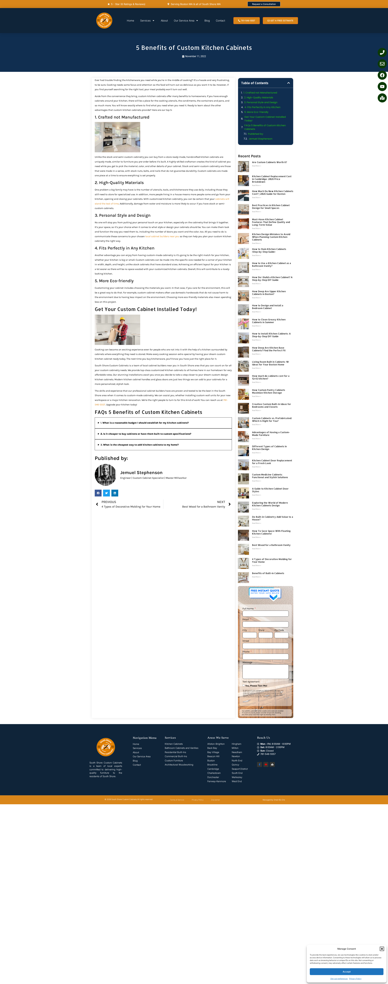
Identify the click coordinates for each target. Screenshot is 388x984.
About (164, 20)
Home (130, 20)
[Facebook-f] (259, 764)
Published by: (255, 134)
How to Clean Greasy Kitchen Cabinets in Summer (269, 321)
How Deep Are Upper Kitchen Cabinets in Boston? (269, 293)
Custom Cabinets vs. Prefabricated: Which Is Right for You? (272, 419)
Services (145, 20)
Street (245, 641)
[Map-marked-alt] (382, 97)
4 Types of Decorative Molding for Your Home (272, 560)
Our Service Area (184, 20)
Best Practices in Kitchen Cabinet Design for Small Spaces (271, 206)
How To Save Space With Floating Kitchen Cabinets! (271, 532)
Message (247, 662)
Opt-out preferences (339, 978)
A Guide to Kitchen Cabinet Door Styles (270, 490)
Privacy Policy (355, 978)
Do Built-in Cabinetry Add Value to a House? (272, 518)
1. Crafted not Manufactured (260, 92)
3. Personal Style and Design (260, 102)
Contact (220, 20)
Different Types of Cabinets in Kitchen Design (269, 448)
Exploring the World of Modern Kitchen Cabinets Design (270, 504)
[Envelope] (382, 63)
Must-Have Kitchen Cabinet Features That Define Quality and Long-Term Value (271, 222)
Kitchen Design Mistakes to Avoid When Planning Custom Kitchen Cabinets (271, 237)
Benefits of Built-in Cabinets (268, 573)
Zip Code (279, 630)
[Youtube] (382, 86)
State (261, 630)
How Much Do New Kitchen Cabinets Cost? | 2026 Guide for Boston (272, 192)
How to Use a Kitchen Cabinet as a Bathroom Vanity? (271, 264)
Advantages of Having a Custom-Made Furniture (271, 433)
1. (144, 422)
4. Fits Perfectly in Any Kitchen (262, 107)
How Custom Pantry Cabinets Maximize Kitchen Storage (268, 391)
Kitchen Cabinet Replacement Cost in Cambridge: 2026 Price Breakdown (271, 179)
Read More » (256, 166)
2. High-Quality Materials (258, 97)
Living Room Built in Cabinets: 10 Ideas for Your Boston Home (270, 363)
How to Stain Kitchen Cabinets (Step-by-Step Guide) (269, 250)
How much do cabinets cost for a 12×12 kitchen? (270, 377)
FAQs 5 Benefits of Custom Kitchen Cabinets (265, 127)
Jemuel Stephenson (260, 138)
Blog (207, 20)
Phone (246, 651)
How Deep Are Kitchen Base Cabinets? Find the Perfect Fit (269, 349)
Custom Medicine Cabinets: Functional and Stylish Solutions (270, 476)
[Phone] (382, 52)
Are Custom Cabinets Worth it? (269, 162)
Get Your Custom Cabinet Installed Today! (265, 118)
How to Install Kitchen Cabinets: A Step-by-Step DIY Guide (271, 335)
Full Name (248, 608)
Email (245, 619)
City (244, 630)
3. (139, 444)
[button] (381, 948)
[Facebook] (382, 75)
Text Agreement (250, 681)
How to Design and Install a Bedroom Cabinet (267, 307)
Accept (347, 971)
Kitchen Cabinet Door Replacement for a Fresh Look (272, 462)
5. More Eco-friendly (256, 112)
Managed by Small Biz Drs (274, 800)
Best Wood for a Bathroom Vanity (271, 545)
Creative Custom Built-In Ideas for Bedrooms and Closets (271, 405)
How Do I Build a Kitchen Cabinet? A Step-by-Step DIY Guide (272, 278)
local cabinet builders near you (162, 236)
